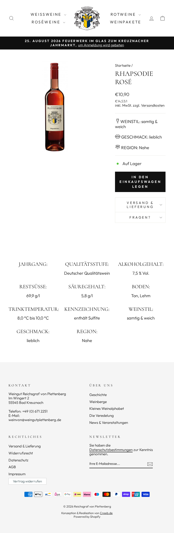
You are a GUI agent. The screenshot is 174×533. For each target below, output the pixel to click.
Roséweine (47, 22)
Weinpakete (125, 22)
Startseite (122, 65)
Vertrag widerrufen (27, 481)
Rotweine (124, 14)
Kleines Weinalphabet (106, 408)
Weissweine (47, 14)
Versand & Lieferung (140, 205)
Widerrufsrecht (20, 453)
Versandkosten (152, 105)
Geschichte (98, 394)
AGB (12, 467)
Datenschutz (18, 460)
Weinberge (98, 401)
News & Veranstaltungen (108, 422)
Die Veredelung (101, 415)
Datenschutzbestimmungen (111, 449)
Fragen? (140, 217)
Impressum (16, 474)
